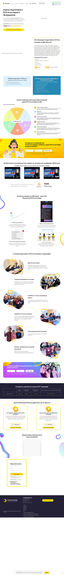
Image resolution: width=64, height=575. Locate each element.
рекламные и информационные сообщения (20, 374)
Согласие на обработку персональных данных (30, 513)
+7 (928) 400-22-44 (33, 3)
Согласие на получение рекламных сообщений (31, 515)
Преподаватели (21, 3)
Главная (24, 505)
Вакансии (24, 508)
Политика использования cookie (28, 516)
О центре (16, 3)
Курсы (12, 3)
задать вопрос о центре (57, 2)
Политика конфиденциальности (28, 512)
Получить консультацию (47, 500)
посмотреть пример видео (16, 427)
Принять (46, 572)
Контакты (26, 3)
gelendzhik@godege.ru (26, 499)
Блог (24, 511)
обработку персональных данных (37, 152)
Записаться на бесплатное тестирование (13, 29)
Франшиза (25, 506)
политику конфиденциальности (50, 152)
